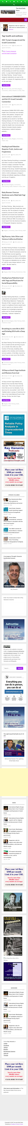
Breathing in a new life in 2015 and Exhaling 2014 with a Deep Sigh (13, 331)
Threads (6, 1055)
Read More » (6, 85)
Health (10, 90)
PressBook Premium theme (17, 1124)
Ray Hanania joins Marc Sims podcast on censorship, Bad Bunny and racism (13, 501)
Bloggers (20, 88)
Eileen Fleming (5, 186)
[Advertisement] (14, 779)
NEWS (14, 802)
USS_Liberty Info (18, 45)
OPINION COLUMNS (14, 495)
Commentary (5, 90)
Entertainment (19, 272)
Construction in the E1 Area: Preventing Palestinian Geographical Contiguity (13, 539)
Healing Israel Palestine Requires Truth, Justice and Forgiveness (12, 149)
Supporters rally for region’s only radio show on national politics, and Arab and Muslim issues (17, 26)
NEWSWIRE (14, 988)
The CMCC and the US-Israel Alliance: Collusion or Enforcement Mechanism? (13, 530)
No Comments (7, 48)
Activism (11, 29)
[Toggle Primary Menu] (25, 19)
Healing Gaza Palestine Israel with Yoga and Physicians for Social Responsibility (13, 280)
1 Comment (6, 339)
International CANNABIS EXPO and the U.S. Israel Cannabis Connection (14, 99)
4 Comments (7, 107)
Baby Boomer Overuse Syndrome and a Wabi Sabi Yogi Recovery (13, 195)
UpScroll (6, 1053)
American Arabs (7, 88)
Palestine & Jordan (16, 90)
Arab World (14, 88)
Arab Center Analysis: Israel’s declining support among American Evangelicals (13, 510)
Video (23, 90)
